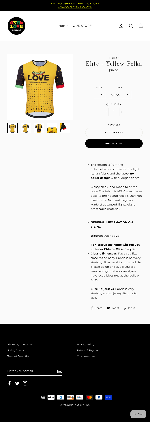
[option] (75, 5)
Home (63, 26)
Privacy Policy (85, 344)
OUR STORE (82, 26)
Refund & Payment (89, 350)
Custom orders (86, 356)
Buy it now (114, 143)
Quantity (114, 104)
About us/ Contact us (20, 344)
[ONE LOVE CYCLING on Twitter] (17, 383)
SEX (120, 87)
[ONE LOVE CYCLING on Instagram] (25, 383)
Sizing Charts (15, 350)
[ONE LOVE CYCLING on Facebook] (9, 383)
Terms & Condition (18, 356)
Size (99, 87)
